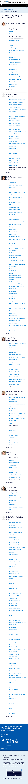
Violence (11, 692)
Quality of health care (14, 72)
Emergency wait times (15, 415)
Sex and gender (13, 323)
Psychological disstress (15, 224)
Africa (10, 711)
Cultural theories (13, 682)
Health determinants (14, 217)
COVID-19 (12, 86)
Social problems (13, 296)
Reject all (14, 772)
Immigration (12, 586)
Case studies (12, 234)
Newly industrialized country (16, 610)
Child (10, 33)
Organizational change (15, 202)
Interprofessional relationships (17, 306)
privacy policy (10, 778)
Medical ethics (13, 467)
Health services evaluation (16, 102)
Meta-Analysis (13, 81)
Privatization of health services (17, 418)
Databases (12, 200)
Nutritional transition (14, 689)
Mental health (12, 146)
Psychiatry (12, 298)
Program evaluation (14, 243)
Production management (15, 104)
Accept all (14, 775)
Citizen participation (14, 613)
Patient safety (13, 401)
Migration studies (13, 571)
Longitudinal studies (14, 236)
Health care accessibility (15, 185)
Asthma (11, 31)
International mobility (14, 608)
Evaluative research (14, 74)
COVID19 (11, 440)
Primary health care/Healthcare (17, 156)
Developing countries (14, 120)
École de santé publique (17, 2)
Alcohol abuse (12, 182)
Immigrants (12, 583)
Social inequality (13, 359)
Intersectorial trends (14, 364)
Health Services (13, 153)
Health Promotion (14, 632)
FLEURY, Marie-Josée (14, 177)
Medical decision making (15, 212)
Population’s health (14, 658)
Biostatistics (12, 500)
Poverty (11, 615)
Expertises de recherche (8, 9)
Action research (13, 141)
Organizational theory (14, 328)
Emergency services (14, 158)
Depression (12, 214)
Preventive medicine (14, 596)
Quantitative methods (15, 62)
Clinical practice (13, 293)
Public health (12, 151)
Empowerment (13, 557)
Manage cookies (14, 770)
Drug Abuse (12, 330)
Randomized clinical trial (15, 79)
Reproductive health (14, 668)
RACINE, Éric (11, 452)
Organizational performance (16, 133)
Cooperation (12, 537)
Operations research (14, 77)
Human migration (13, 605)
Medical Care (12, 495)
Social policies (12, 291)
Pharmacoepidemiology (15, 67)
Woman (11, 578)
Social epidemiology (14, 231)
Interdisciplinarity (13, 588)
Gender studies (13, 568)
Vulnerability (12, 367)
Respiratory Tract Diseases (16, 50)
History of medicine (14, 581)
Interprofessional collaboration (17, 204)
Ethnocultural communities (16, 535)
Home (2, 8)
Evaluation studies (14, 573)
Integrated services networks (17, 143)
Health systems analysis (15, 197)
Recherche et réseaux (10, 8)
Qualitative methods (14, 59)
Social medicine (13, 598)
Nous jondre (5, 736)
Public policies (12, 288)
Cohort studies (13, 84)
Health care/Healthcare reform (17, 303)
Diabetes (11, 552)
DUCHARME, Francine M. (15, 23)
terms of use (18, 778)
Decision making (13, 69)
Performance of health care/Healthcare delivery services (15, 125)
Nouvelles (3, 745)
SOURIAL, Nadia (12, 487)
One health (12, 713)
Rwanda (11, 708)
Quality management (14, 107)
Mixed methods (13, 64)
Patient (11, 273)
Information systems (14, 165)
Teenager (11, 43)
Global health (12, 148)
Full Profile (9, 89)
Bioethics (11, 460)
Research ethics (13, 472)
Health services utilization (16, 372)
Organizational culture (15, 209)
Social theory (12, 680)
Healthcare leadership (15, 381)
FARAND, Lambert (13, 94)
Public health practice (14, 433)
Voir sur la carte (5, 734)
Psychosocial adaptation (15, 190)
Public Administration (14, 195)
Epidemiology (12, 48)
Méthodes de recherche (15, 475)
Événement (8, 745)
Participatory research (15, 384)
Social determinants (14, 219)
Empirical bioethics (14, 462)
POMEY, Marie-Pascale (15, 391)
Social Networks (13, 651)
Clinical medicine (13, 57)
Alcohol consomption (14, 207)
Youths (11, 45)
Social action (12, 187)
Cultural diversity (13, 554)
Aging (10, 509)
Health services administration (17, 99)
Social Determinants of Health (17, 222)
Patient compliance (14, 40)
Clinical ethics (12, 465)
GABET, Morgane (12, 338)
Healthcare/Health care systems (17, 325)
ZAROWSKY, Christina (14, 517)
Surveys (11, 227)
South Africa (12, 706)
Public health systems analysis (17, 428)
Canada (11, 423)
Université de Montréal (4, 1)
